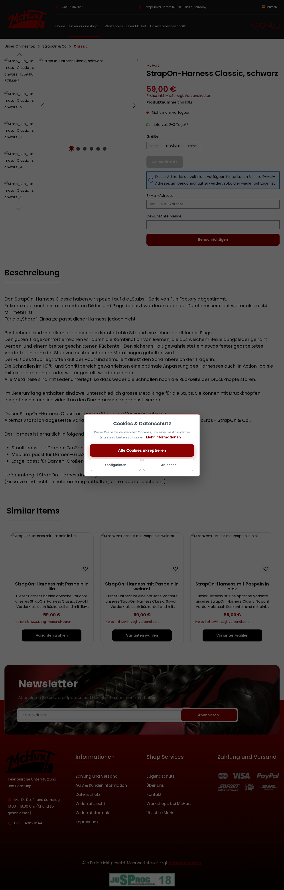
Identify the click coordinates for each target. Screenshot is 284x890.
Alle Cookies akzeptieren (142, 450)
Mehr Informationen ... (165, 437)
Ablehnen (168, 465)
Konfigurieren (115, 465)
